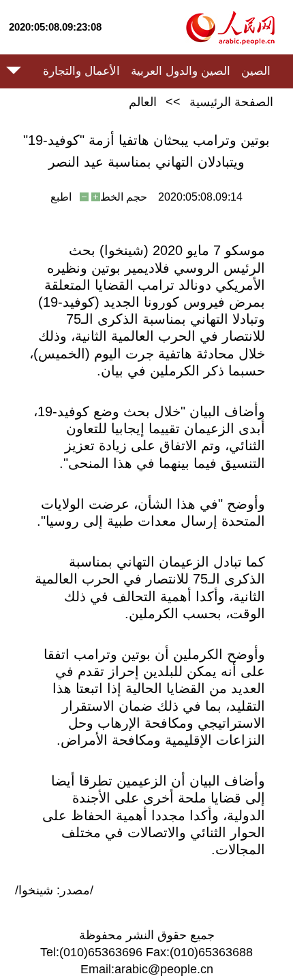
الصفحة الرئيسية (231, 102)
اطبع (61, 197)
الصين (256, 71)
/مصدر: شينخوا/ (54, 890)
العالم (143, 102)
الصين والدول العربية (180, 71)
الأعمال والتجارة (81, 71)
